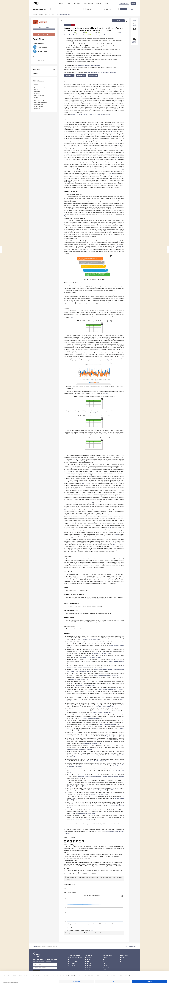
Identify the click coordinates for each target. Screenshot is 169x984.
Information (77, 3)
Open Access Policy (73, 962)
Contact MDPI (71, 964)
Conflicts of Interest (38, 106)
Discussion (37, 91)
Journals (61, 3)
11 (122, 169)
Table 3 (95, 412)
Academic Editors (38, 43)
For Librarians (88, 964)
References (37, 108)
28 (116, 534)
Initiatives (98, 3)
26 (108, 527)
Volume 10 (47, 14)
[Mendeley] (83, 842)
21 (100, 497)
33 (116, 544)
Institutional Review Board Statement (43, 99)
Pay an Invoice (71, 960)
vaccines (107, 114)
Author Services (88, 3)
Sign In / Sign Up (124, 3)
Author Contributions (39, 95)
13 (68, 182)
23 (64, 509)
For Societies (88, 968)
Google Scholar (85, 639)
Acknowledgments (38, 104)
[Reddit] (80, 842)
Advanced (131, 9)
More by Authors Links (39, 61)
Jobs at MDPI (71, 966)
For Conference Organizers (92, 970)
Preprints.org (106, 962)
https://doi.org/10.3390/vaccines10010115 (89, 65)
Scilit (98, 639)
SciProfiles (105, 966)
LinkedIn (122, 957)
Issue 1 (53, 14)
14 (64, 216)
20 (76, 489)
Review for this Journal (44, 31)
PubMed (116, 675)
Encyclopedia (106, 968)
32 (114, 544)
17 (73, 471)
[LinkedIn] (71, 842)
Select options (37, 964)
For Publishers (89, 966)
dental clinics (92, 114)
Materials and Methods (39, 88)
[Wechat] (77, 842)
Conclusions (37, 93)
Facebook (122, 960)
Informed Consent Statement (41, 101)
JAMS (104, 970)
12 (112, 173)
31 (113, 544)
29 (117, 534)
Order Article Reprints (118, 21)
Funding (36, 97)
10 (77, 169)
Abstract (36, 84)
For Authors (88, 957)
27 (110, 527)
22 (92, 502)
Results (36, 89)
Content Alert (132, 946)
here (72, 879)
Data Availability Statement (40, 102)
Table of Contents (38, 81)
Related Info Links (38, 57)
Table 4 (119, 434)
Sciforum (105, 957)
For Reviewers (89, 960)
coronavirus (73, 114)
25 (91, 525)
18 (90, 474)
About (106, 3)
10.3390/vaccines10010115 (63, 14)
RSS (126, 946)
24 (105, 513)
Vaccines (41, 14)
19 (82, 483)
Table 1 (72, 317)
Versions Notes (93, 75)
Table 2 (106, 393)
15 (95, 242)
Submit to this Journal (44, 27)
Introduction (37, 86)
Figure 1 (118, 246)
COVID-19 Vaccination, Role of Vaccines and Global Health (101, 72)
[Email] (65, 842)
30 (72, 537)
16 (76, 459)
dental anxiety (100, 114)
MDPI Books (106, 960)
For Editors (88, 962)
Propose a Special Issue (44, 35)
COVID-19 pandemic (82, 114)
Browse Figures (81, 75)
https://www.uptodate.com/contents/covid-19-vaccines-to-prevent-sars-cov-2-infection (101, 776)
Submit (133, 3)
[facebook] (74, 842)
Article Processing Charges (75, 957)
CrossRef (93, 639)
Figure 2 (109, 359)
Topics (69, 3)
